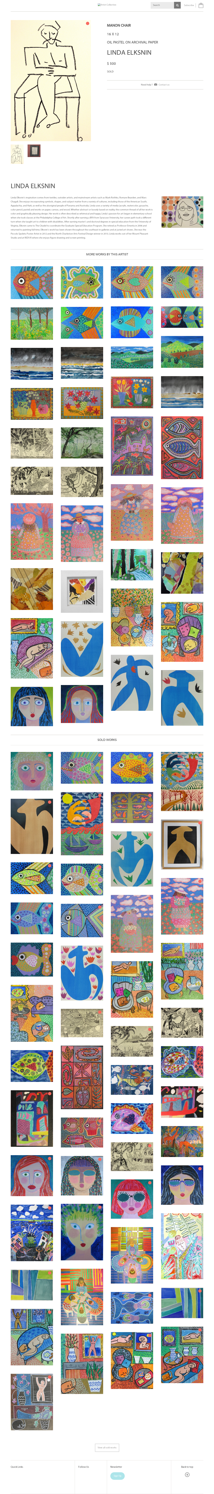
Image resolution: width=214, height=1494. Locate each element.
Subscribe (189, 5)
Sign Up (117, 1453)
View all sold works (107, 1425)
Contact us (164, 85)
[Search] (177, 5)
